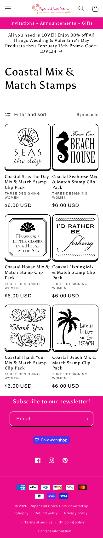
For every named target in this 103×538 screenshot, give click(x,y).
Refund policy (46, 513)
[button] (8, 9)
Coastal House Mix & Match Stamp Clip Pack (27, 272)
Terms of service (38, 522)
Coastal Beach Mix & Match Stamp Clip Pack (74, 363)
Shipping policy (72, 522)
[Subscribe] (86, 419)
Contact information (54, 531)
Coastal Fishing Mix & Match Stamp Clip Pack (73, 272)
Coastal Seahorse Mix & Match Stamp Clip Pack (74, 182)
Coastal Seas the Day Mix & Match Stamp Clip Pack (27, 182)
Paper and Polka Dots (48, 506)
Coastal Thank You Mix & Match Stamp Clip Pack (26, 363)
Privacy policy (76, 513)
